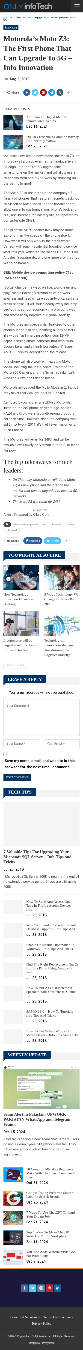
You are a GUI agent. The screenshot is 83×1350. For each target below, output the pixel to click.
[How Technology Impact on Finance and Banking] (21, 577)
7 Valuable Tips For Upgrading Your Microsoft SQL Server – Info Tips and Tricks (37, 856)
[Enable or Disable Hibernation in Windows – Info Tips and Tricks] (13, 950)
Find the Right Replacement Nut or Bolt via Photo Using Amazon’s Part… (52, 968)
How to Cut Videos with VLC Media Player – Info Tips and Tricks (52, 1033)
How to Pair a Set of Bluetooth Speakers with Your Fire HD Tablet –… (51, 991)
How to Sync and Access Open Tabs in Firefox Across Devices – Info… (50, 905)
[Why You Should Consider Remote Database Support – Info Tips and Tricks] (13, 930)
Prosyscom (48, 1342)
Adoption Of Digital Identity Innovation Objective (46, 119)
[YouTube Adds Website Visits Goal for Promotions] (13, 1257)
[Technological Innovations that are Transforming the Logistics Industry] (62, 623)
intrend (70, 524)
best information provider (26, 524)
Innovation (11, 27)
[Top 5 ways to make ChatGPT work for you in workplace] (13, 1237)
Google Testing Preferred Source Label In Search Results (49, 1194)
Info (45, 524)
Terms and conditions (58, 1317)
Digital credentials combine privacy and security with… (52, 139)
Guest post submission (25, 1317)
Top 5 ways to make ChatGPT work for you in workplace (48, 1234)
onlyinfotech (11, 530)
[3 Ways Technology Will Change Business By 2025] (62, 577)
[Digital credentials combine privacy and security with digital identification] (13, 142)
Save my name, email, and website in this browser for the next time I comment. (40, 764)
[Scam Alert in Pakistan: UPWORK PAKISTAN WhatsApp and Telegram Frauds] (41, 1087)
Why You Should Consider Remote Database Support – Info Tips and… (52, 927)
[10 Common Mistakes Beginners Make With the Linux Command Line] (13, 1174)
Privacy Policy (41, 1323)
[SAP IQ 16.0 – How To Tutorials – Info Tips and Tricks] (13, 1017)
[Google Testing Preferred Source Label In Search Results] (13, 1198)
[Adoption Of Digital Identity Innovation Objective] (13, 122)
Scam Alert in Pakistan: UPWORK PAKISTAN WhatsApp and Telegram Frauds (36, 1119)
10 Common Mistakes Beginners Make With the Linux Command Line (50, 1173)
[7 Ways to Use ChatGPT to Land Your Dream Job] (13, 1218)
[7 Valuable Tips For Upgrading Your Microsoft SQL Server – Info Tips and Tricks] (41, 824)
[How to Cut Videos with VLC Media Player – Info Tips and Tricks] (13, 1036)
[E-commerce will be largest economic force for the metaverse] (21, 623)
